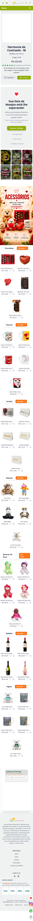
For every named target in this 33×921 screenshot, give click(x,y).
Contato (16, 860)
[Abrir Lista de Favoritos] (31, 898)
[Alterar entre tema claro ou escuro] (30, 3)
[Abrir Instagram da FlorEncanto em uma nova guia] (31, 904)
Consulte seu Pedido (16, 865)
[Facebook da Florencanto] (15, 876)
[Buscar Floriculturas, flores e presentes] (22, 3)
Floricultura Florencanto (12, 824)
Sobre (16, 857)
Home (16, 854)
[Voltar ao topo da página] (31, 917)
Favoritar (10, 78)
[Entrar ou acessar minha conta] (3, 3)
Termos (26, 905)
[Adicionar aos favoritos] (10, 270)
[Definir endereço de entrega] (6, 3)
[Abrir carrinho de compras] (26, 3)
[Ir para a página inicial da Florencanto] (16, 3)
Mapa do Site (18, 905)
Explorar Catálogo (16, 128)
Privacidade (16, 863)
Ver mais (21, 248)
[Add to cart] (13, 270)
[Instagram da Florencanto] (18, 876)
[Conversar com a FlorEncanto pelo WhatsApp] (31, 911)
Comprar (25, 78)
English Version (9, 905)
